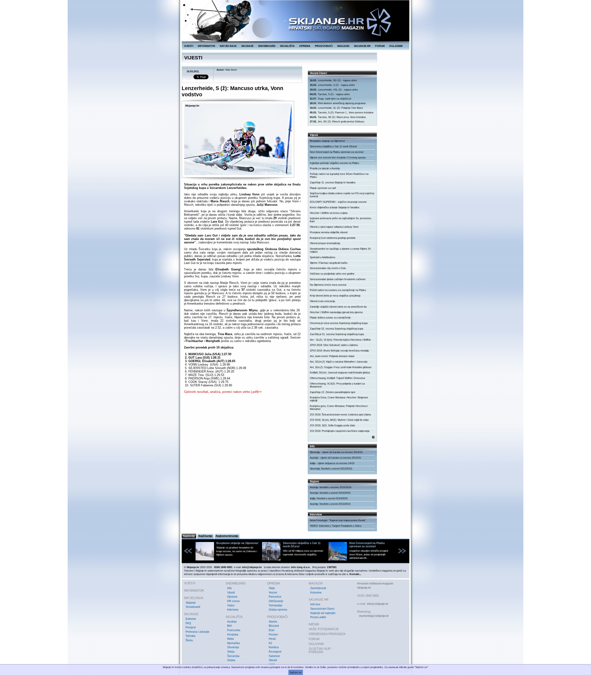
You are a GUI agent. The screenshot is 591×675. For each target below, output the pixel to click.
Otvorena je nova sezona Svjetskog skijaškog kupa (339, 323)
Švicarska (233, 656)
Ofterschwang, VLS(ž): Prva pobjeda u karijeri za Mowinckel (337, 385)
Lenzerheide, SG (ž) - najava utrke (333, 80)
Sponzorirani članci (322, 608)
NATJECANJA (228, 46)
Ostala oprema (278, 609)
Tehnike (191, 636)
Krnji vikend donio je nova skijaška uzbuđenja (335, 295)
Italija (230, 638)
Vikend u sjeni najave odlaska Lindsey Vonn (334, 226)
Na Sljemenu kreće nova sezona (328, 284)
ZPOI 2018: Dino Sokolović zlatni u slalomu (334, 345)
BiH (229, 625)
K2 (270, 643)
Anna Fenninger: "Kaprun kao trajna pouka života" (338, 520)
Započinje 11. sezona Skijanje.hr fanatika (332, 182)
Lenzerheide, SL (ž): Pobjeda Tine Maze (336, 107)
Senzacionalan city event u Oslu (328, 268)
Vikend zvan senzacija (322, 301)
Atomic (273, 621)
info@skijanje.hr (377, 603)
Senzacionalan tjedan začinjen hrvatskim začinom (337, 279)
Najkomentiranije (227, 536)
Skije (272, 588)
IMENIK (314, 624)
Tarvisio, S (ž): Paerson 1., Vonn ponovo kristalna (341, 112)
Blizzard (274, 625)
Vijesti (231, 592)
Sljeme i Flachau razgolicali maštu (328, 262)
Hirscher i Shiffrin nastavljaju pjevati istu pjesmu (336, 312)
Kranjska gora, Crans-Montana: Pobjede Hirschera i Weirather (339, 407)
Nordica (274, 647)
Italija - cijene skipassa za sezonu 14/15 (332, 463)
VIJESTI (188, 46)
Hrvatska (232, 634)
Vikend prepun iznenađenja (325, 243)
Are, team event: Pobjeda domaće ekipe (332, 356)
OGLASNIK (396, 46)
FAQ (188, 623)
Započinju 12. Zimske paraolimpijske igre (332, 392)
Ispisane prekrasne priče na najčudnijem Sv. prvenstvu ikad (340, 220)
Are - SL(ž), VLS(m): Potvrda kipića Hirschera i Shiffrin (340, 339)
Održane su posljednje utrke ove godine (332, 273)
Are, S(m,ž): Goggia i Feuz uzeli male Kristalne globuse (340, 367)
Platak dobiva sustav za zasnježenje (330, 317)
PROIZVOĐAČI (324, 46)
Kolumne (316, 592)
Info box (315, 604)
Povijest (191, 627)
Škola (189, 640)
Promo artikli (318, 617)
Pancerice (275, 596)
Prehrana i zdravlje (197, 631)
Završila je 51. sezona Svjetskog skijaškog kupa (337, 334)
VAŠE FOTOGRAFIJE (324, 629)
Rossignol (275, 651)
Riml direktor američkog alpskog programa (337, 103)
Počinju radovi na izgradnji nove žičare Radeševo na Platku (339, 175)
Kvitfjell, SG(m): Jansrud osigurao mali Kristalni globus (340, 372)
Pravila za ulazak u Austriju (325, 168)
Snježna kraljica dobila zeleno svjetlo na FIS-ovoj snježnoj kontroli (342, 195)
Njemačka (233, 643)
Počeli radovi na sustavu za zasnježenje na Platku (338, 290)
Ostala (231, 660)
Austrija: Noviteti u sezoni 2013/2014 (330, 503)
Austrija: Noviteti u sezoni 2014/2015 (330, 492)
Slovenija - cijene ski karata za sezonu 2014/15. (336, 452)
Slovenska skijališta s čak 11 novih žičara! (333, 146)
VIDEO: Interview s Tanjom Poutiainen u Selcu (335, 525)
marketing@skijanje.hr (374, 615)
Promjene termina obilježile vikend (328, 232)
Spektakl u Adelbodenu (322, 257)
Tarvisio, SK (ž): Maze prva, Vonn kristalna (338, 117)
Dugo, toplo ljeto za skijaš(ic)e (330, 98)
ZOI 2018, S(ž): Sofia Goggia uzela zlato (332, 425)
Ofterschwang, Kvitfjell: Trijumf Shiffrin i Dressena (337, 378)
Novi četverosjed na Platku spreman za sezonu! (337, 152)
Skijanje (191, 602)
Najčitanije (205, 536)
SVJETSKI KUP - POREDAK (320, 650)
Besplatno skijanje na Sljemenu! (327, 140)
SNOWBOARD (266, 46)
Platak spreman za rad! (323, 188)
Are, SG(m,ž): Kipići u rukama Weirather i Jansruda (338, 361)
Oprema (232, 596)
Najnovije (189, 536)
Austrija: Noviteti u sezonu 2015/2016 (330, 487)
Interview (232, 609)
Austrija (232, 621)
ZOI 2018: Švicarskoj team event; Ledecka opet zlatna (340, 414)
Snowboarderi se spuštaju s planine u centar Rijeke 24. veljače (340, 250)
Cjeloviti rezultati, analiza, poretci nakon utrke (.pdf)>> (223, 391)
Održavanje (276, 601)
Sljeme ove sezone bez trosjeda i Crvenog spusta (337, 157)
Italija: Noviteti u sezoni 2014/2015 (329, 498)
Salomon (274, 656)
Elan (271, 630)
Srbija (231, 651)
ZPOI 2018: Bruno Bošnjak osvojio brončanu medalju (339, 350)
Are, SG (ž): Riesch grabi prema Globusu (337, 121)
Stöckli (273, 660)
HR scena (233, 601)
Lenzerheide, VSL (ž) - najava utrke (334, 89)
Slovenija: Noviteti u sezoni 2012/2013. (331, 468)
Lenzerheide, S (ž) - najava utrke (332, 85)
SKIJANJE (247, 46)
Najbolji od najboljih (322, 613)
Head (272, 638)
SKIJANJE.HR (362, 46)
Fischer (273, 634)
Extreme (191, 619)
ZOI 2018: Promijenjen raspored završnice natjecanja (339, 431)
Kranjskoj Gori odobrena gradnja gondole (333, 237)
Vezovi (273, 592)
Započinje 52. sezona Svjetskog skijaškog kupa (336, 328)
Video (231, 605)
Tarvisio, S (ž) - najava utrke (330, 94)
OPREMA (304, 46)
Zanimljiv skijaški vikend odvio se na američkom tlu (338, 306)
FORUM (380, 46)
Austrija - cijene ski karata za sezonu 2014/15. (336, 457)
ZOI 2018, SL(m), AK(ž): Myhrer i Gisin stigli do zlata (339, 419)
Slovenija (233, 647)
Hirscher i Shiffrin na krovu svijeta (328, 213)
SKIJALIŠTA (287, 46)
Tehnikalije (275, 605)
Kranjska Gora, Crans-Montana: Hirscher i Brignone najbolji (339, 399)
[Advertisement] (242, 442)
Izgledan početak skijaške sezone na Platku (334, 163)
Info (229, 588)
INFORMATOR (206, 46)
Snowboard (193, 606)
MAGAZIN (343, 46)
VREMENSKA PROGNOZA (327, 634)
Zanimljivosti (318, 588)
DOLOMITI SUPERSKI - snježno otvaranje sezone (338, 201)
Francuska (233, 630)
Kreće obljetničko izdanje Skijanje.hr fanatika (334, 207)
